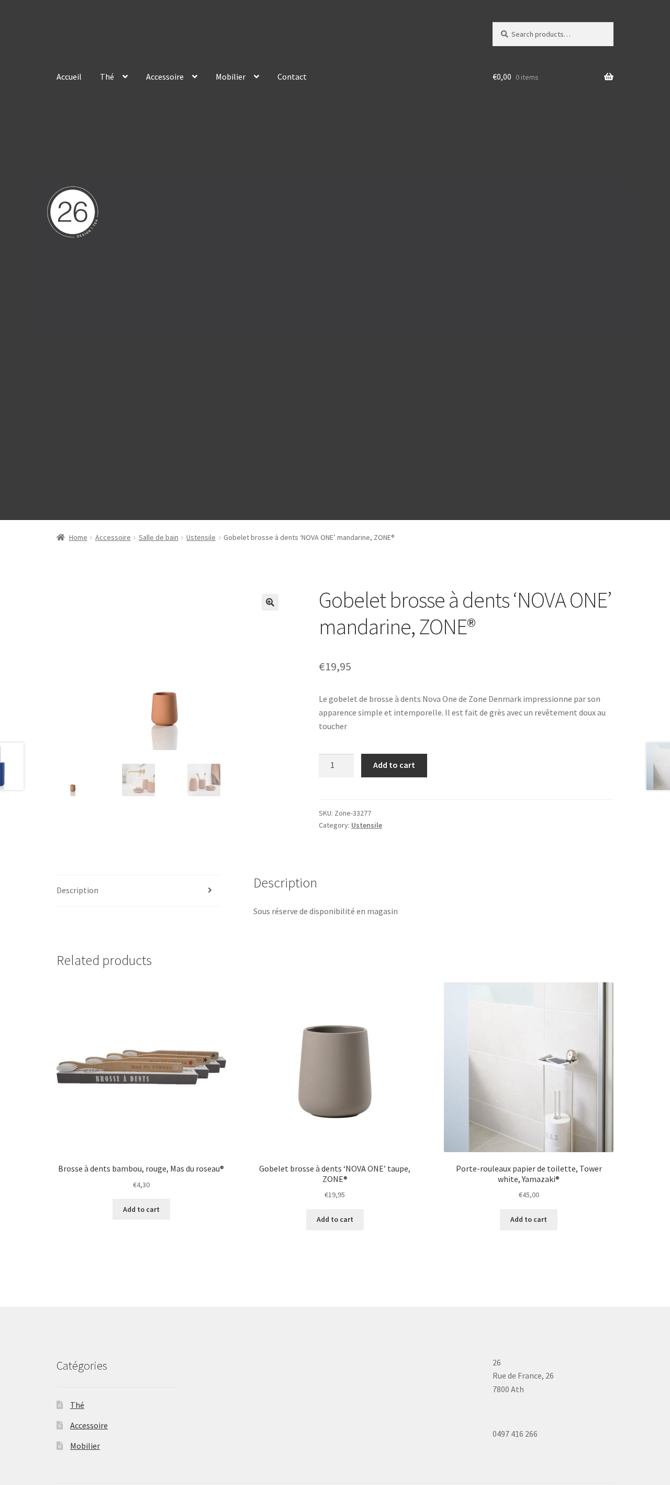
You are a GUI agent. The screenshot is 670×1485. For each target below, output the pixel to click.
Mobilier (230, 76)
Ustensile (201, 537)
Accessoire (165, 76)
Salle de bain (158, 537)
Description (77, 890)
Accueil (69, 76)
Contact (292, 76)
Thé (107, 76)
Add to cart (394, 765)
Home (78, 537)
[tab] (138, 890)
